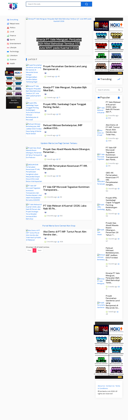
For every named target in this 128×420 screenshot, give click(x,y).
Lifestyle (13, 47)
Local (12, 32)
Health (12, 63)
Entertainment (15, 43)
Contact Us (110, 386)
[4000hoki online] (9, 94)
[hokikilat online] (18, 73)
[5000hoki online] (18, 78)
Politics (12, 28)
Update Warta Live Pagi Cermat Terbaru (59, 143)
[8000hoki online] (9, 73)
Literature (14, 55)
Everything (14, 20)
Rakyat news (14, 24)
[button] (31, 36)
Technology (14, 51)
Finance (13, 36)
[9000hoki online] (18, 83)
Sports (12, 39)
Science (13, 59)
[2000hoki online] (18, 88)
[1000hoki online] (9, 78)
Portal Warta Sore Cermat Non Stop (58, 225)
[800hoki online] (9, 88)
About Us (101, 386)
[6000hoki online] (18, 94)
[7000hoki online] (9, 83)
